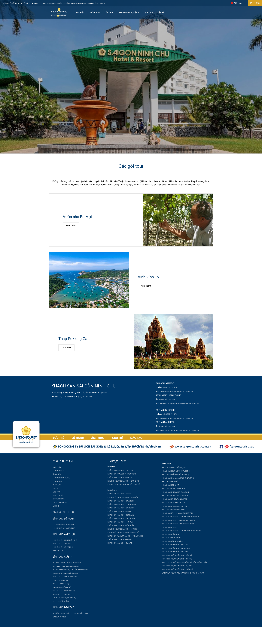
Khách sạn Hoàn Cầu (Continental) (178, 478)
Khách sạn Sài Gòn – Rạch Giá (175, 545)
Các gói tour (59, 499)
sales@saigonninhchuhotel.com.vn (176, 391)
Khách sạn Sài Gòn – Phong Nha (122, 504)
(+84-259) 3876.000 (62, 396)
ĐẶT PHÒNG (255, 3)
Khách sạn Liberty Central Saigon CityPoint (182, 531)
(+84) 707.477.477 (85, 396)
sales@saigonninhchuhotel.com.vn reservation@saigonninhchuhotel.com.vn (76, 3)
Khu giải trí (58, 495)
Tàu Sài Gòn (58, 551)
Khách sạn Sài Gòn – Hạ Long (120, 470)
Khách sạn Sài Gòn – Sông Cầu (121, 525)
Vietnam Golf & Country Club (66, 566)
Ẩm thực (109, 12)
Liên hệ (161, 12)
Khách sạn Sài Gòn (170, 534)
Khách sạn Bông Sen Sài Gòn (174, 506)
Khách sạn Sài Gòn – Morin (120, 511)
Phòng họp (58, 481)
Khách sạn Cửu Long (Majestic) (176, 471)
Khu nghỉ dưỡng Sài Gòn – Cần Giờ (177, 559)
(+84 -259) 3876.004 (167, 399)
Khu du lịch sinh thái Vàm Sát (66, 577)
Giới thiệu (80, 12)
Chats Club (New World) (64, 591)
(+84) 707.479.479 (170, 387)
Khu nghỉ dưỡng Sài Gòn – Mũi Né (122, 529)
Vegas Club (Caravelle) (63, 594)
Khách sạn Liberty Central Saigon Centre (181, 517)
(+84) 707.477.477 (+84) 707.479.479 (24, 3)
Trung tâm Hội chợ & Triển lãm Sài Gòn (70, 570)
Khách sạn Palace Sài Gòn (173, 503)
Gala (55, 488)
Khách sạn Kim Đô (170, 481)
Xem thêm (71, 225)
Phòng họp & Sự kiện (128, 12)
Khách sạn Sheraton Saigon (174, 499)
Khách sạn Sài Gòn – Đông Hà (121, 508)
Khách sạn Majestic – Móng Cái (122, 474)
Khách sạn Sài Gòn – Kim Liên (120, 494)
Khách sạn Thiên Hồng (172, 538)
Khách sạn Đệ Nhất (170, 485)
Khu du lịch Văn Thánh (63, 547)
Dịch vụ (147, 12)
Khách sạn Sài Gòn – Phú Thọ (120, 477)
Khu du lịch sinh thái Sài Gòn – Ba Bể (124, 484)
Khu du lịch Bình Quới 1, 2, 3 (65, 540)
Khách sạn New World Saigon (175, 492)
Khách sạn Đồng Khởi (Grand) (175, 475)
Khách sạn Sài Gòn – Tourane (121, 515)
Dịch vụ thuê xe (60, 502)
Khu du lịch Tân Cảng (62, 544)
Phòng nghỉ (95, 12)
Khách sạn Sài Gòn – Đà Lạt (120, 543)
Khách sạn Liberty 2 (171, 527)
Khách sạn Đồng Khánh (172, 541)
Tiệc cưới (57, 485)
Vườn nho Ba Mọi (77, 216)
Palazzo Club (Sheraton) (64, 598)
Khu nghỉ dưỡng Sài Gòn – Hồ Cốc (177, 566)
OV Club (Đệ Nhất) (61, 601)
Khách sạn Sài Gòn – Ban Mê (120, 539)
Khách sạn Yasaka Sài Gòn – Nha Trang (125, 536)
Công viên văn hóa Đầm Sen (65, 573)
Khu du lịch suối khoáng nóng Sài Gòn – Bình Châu (184, 562)
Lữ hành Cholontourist (64, 528)
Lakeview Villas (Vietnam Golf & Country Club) (183, 573)
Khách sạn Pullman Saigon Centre (177, 513)
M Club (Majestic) (61, 584)
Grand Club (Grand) (62, 587)
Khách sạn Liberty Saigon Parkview (178, 524)
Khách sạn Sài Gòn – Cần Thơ (175, 552)
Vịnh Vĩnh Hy (148, 277)
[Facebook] (69, 512)
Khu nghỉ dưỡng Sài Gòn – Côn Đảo (177, 555)
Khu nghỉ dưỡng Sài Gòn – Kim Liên (123, 497)
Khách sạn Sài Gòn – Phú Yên (120, 522)
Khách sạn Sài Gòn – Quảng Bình (122, 501)
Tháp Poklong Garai (74, 338)
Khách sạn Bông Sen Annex (174, 510)
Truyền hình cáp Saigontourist (67, 563)
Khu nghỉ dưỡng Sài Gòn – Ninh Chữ (123, 532)
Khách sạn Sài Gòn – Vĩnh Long (176, 548)
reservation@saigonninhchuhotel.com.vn (179, 403)
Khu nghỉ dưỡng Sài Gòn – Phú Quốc (178, 569)
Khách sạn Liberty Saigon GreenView (178, 520)
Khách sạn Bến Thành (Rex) (174, 467)
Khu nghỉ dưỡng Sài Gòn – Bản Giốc (123, 481)
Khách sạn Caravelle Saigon (175, 496)
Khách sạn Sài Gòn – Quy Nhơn (121, 518)
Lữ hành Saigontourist (63, 525)
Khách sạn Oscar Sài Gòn (173, 489)
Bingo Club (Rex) (60, 580)
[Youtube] (73, 512)
